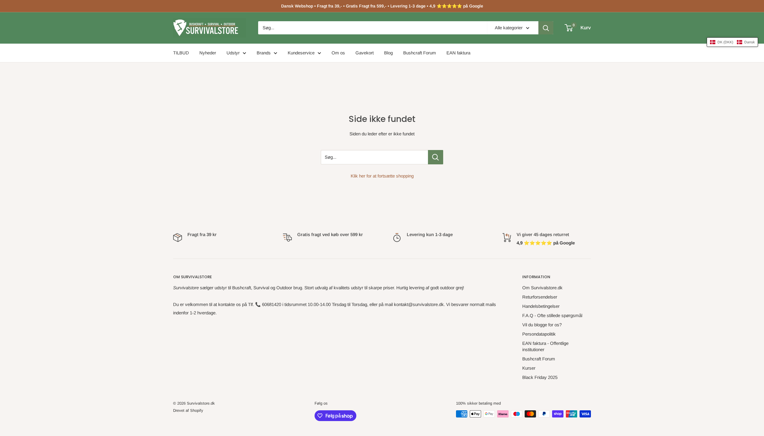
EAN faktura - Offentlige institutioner (545, 346)
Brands (264, 52)
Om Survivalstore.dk (542, 287)
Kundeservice (301, 52)
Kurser (528, 368)
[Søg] (545, 27)
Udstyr (233, 52)
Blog (388, 52)
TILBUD (181, 52)
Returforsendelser (539, 296)
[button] (732, 42)
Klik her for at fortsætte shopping (382, 175)
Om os (338, 52)
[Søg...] (435, 157)
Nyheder (207, 52)
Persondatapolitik (539, 333)
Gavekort (364, 52)
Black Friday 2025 (539, 377)
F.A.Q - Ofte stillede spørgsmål (552, 315)
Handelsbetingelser (541, 306)
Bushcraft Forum (419, 52)
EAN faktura (458, 52)
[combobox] (372, 27)
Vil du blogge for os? (542, 324)
